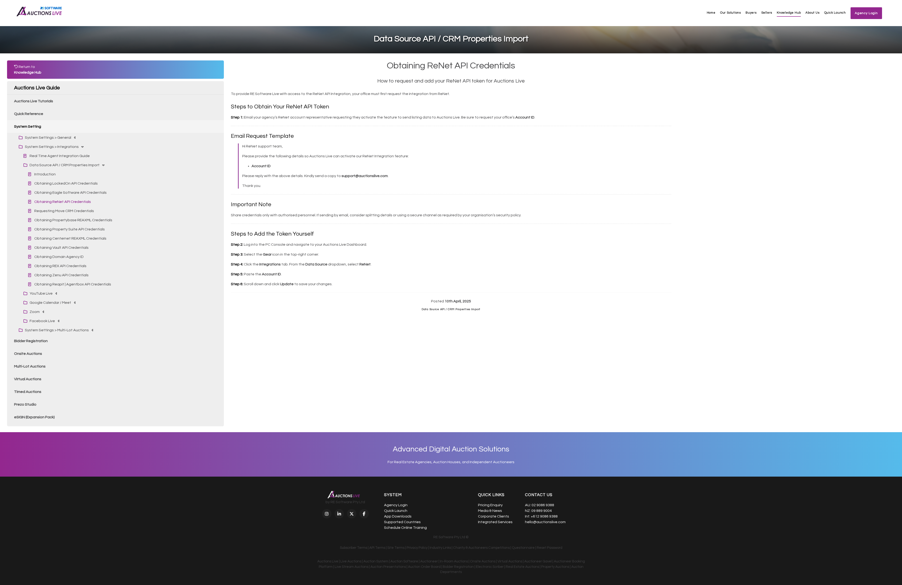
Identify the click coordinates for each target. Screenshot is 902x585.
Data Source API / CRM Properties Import (451, 309)
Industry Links (440, 547)
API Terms (377, 547)
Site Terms (395, 547)
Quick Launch (835, 12)
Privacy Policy (417, 547)
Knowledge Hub (789, 12)
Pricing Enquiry (490, 505)
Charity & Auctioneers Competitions (481, 547)
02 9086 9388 (543, 505)
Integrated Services (495, 522)
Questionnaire (523, 547)
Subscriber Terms (353, 547)
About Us (812, 12)
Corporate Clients (493, 516)
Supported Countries (402, 522)
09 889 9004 (541, 511)
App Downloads (398, 516)
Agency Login (396, 505)
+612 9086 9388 (544, 516)
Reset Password (549, 547)
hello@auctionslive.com (545, 522)
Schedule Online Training (405, 528)
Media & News (490, 511)
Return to (27, 69)
